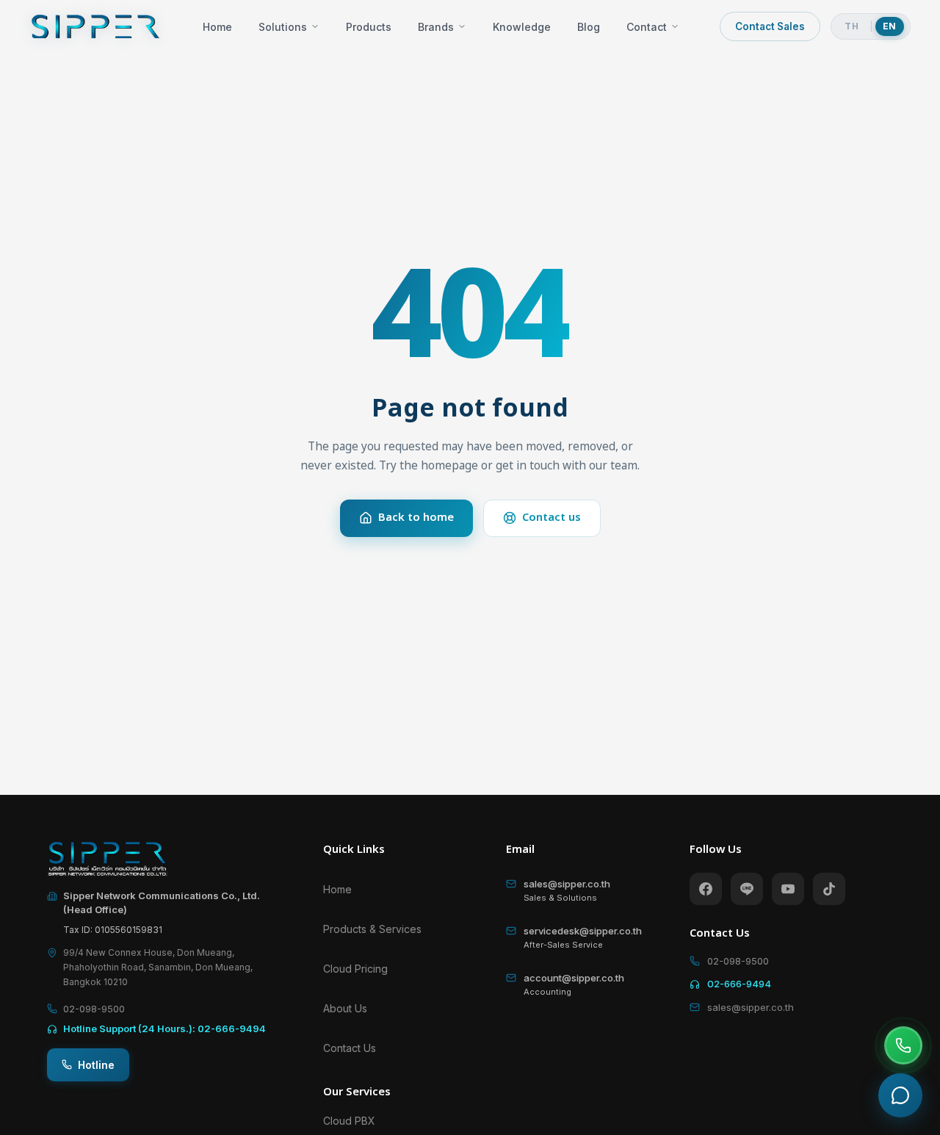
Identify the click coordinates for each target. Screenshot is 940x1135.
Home (217, 27)
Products (368, 27)
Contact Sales (770, 26)
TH (851, 26)
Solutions (282, 27)
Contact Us (349, 1048)
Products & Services (372, 929)
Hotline (96, 1065)
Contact (646, 27)
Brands (436, 27)
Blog (588, 27)
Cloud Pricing (355, 968)
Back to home (416, 517)
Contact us (551, 517)
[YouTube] (788, 889)
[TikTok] (829, 889)
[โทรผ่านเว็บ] (903, 1045)
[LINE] (747, 889)
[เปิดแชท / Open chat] (900, 1095)
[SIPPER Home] (95, 26)
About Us (345, 1008)
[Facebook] (706, 889)
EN (890, 26)
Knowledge (522, 27)
